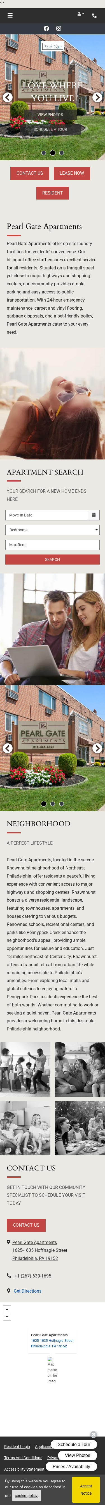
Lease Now (72, 173)
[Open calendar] (94, 515)
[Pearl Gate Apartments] (52, 1369)
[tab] (44, 153)
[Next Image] (97, 97)
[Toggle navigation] (10, 15)
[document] (52, 1369)
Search (52, 559)
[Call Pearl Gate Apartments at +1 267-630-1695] (95, 15)
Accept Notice (86, 1489)
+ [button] (7, 1309)
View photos (50, 114)
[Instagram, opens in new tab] (58, 28)
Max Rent (17, 544)
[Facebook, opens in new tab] (46, 28)
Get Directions (27, 1291)
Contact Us (30, 173)
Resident (52, 193)
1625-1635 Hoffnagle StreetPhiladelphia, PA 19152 (52, 1343)
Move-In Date (20, 515)
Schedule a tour (50, 129)
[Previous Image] (7, 97)
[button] (81, 13)
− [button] (7, 1316)
